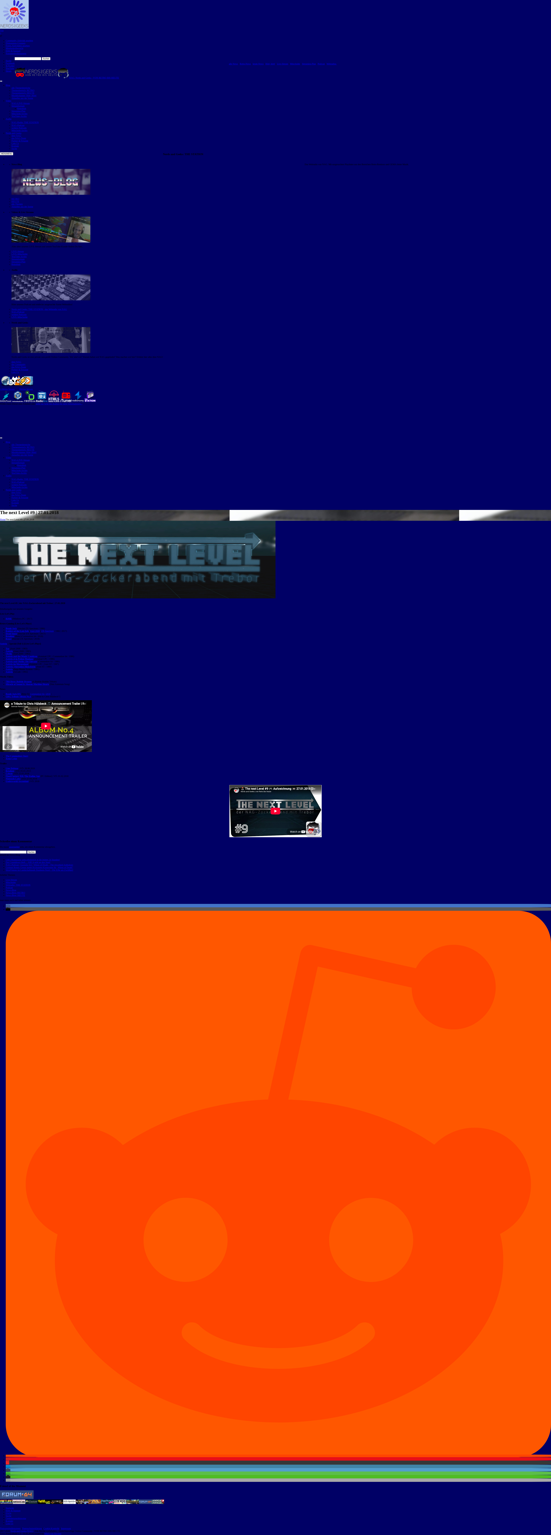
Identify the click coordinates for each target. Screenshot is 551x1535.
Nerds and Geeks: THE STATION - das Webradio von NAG (39, 309)
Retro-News (245, 64)
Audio (8, 119)
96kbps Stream (26, 389)
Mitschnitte (295, 64)
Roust (8, 639)
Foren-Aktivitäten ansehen (18, 46)
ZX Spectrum (47, 631)
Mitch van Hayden (52, 1533)
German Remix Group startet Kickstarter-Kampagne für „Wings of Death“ (39, 867)
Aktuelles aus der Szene (22, 206)
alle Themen (17, 204)
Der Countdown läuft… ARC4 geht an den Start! (28, 862)
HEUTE (15, 201)
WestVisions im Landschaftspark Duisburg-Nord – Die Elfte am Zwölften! (39, 870)
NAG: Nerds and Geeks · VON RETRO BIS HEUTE (94, 78)
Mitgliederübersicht (14, 48)
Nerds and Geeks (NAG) (21, 1531)
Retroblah (15, 264)
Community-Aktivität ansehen (19, 40)
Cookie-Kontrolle (51, 1528)
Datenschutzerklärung (32, 1528)
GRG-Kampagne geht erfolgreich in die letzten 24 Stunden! (33, 859)
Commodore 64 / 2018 (40, 694)
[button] (8, 906)
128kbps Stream (7, 389)
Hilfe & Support (13, 51)
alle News (233, 64)
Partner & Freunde (19, 369)
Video (8, 101)
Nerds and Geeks (13, 133)
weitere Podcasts (19, 314)
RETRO (15, 199)
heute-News (258, 64)
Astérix (3, 643)
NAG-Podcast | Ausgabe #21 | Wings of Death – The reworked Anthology (39, 865)
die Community (18, 364)
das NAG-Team (18, 367)
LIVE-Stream (17, 251)
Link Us (15, 372)
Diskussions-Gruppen (15, 43)
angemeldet (14, 847)
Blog (8, 85)
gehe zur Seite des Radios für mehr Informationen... (59, 404)
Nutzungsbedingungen (16, 53)
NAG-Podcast (17, 312)
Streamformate (18, 259)
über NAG (16, 362)
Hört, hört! (270, 64)
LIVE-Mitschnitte (19, 254)
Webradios (332, 64)
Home (3, 519)
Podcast (321, 64)
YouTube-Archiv (19, 256)
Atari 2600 (35, 631)
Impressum (66, 1528)
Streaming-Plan (309, 64)
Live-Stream (282, 64)
